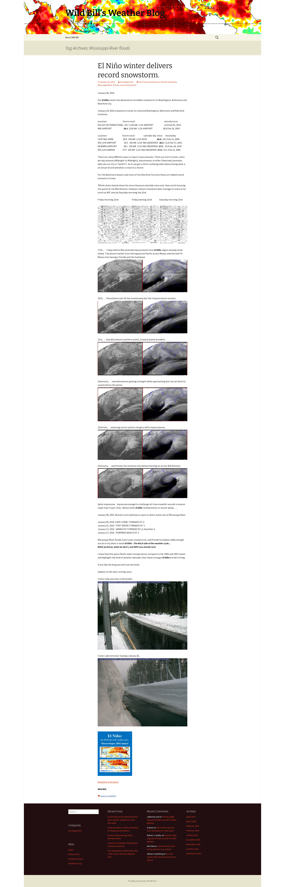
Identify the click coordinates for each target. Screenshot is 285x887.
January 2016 (192, 835)
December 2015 (193, 839)
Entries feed (73, 854)
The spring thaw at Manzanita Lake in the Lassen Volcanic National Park (123, 853)
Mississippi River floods (108, 85)
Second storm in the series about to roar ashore (161, 856)
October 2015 (192, 849)
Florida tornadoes (169, 82)
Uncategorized (126, 82)
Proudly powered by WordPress (142, 881)
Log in (70, 849)
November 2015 (193, 844)
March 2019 (191, 821)
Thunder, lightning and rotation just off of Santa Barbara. (161, 819)
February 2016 (192, 830)
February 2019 (192, 826)
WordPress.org (75, 863)
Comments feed (75, 859)
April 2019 (190, 816)
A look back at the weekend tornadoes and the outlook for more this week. (123, 819)
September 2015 (193, 853)
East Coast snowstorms (149, 82)
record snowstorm (128, 85)
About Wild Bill (72, 37)
